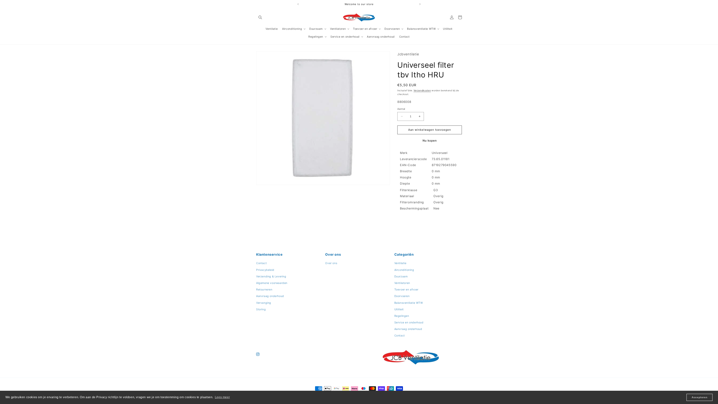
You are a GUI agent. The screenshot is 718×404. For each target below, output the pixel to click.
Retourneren (264, 289)
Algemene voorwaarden (271, 282)
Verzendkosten (422, 90)
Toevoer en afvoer (406, 289)
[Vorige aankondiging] (298, 4)
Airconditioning (404, 269)
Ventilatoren (402, 282)
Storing (261, 309)
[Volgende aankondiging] (420, 4)
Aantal (401, 108)
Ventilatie (400, 263)
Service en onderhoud (409, 322)
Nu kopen (430, 140)
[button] (260, 17)
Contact (261, 263)
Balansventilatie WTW (408, 302)
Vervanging (263, 302)
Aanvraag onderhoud (270, 296)
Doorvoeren (402, 296)
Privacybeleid (265, 269)
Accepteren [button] (699, 397)
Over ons (331, 263)
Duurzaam (401, 276)
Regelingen (401, 315)
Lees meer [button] (222, 397)
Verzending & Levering (271, 276)
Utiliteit (399, 309)
